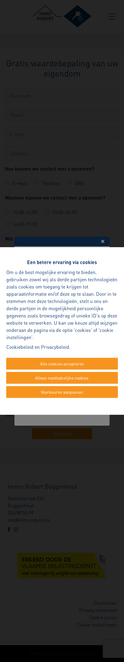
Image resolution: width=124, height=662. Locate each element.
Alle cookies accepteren (62, 363)
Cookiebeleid (19, 347)
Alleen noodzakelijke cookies (61, 377)
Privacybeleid (55, 347)
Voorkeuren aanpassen (62, 392)
